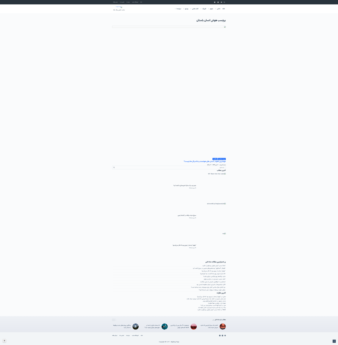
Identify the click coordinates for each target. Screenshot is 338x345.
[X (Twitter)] (218, 2)
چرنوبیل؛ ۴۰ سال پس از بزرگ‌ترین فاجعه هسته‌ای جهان (179, 326)
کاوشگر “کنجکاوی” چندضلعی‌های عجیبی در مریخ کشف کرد (209, 268)
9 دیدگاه (209, 164)
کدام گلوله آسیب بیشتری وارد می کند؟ (211, 305)
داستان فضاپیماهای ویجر (210, 301)
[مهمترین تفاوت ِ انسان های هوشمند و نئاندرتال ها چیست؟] (169, 92)
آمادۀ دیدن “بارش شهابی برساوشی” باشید (213, 266)
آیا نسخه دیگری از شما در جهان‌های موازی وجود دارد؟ (152, 326)
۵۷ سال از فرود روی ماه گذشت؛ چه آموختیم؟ (212, 274)
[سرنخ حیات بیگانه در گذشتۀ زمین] (212, 217)
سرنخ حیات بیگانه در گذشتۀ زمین (187, 215)
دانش (218, 9)
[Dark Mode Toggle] (4, 340)
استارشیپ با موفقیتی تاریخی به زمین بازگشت (212, 282)
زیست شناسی (222, 159)
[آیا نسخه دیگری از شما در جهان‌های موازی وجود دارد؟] (165, 326)
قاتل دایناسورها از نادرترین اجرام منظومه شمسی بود (211, 285)
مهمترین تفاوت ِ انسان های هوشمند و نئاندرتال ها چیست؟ (205, 161)
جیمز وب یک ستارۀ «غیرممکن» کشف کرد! (184, 186)
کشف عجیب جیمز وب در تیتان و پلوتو (214, 279)
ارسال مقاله (115, 2)
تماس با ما (122, 2)
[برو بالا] (334, 341)
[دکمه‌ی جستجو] (114, 167)
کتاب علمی (195, 9)
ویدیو (186, 9)
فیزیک (204, 9)
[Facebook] (221, 2)
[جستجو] (224, 2)
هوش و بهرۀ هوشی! (213, 303)
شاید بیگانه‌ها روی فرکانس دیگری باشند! (214, 276)
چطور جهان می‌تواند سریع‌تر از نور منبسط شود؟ (212, 290)
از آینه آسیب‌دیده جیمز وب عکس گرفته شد (210, 308)
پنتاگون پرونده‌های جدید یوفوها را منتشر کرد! (122, 326)
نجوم (211, 9)
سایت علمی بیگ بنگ (119, 10)
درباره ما (128, 2)
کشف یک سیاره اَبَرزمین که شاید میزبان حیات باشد (200, 299)
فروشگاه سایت (135, 2)
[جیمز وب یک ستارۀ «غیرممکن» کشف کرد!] (212, 187)
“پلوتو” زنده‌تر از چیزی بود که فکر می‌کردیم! (184, 245)
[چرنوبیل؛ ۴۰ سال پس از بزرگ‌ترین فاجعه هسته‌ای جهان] (194, 326)
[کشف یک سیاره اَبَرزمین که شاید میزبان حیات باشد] (223, 326)
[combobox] (171, 167)
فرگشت (215, 159)
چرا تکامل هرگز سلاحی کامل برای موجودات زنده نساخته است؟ (208, 287)
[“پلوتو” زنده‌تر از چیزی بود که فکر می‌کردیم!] (212, 247)
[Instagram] (214, 2)
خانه (141, 2)
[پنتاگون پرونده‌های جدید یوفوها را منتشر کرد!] (135, 326)
